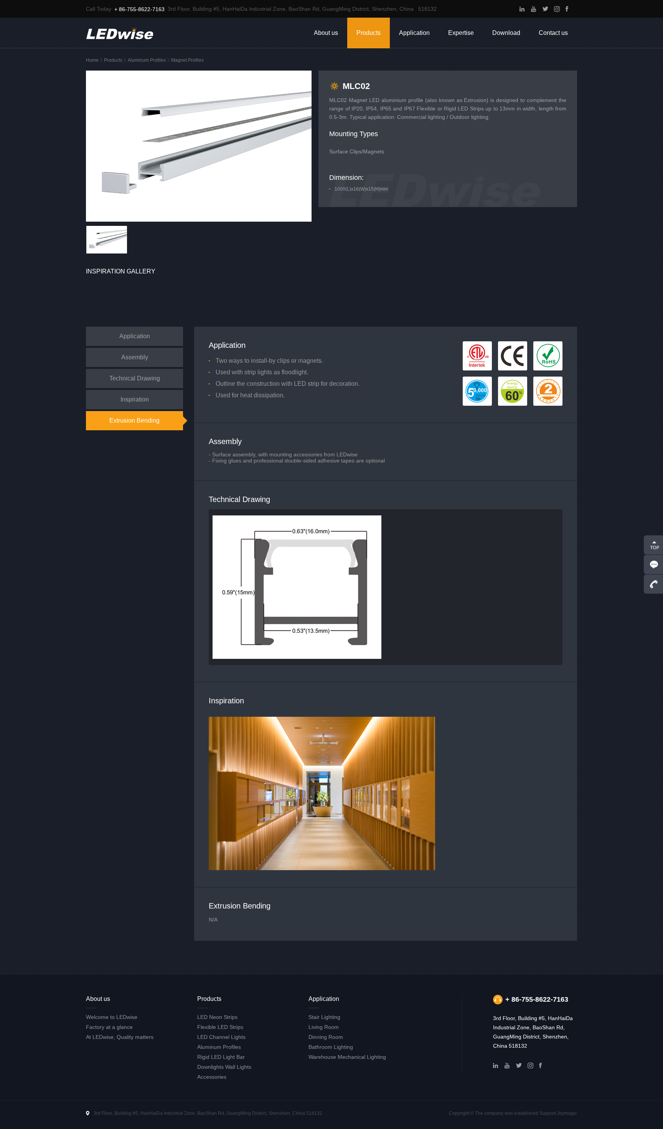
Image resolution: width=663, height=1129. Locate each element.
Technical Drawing (134, 378)
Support (547, 1113)
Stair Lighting (324, 1017)
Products (368, 33)
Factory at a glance (109, 1027)
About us (326, 33)
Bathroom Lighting (330, 1047)
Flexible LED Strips (220, 1027)
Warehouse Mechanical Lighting (347, 1057)
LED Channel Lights (221, 1037)
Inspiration (134, 399)
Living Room (323, 1027)
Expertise (461, 33)
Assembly (134, 357)
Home (92, 60)
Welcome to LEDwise (111, 1017)
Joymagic (567, 1113)
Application (414, 33)
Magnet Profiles (187, 60)
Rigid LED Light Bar (221, 1057)
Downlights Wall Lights (224, 1067)
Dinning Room (325, 1037)
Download (506, 33)
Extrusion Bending (134, 420)
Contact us (553, 33)
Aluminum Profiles (147, 60)
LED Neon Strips (217, 1017)
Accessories (211, 1077)
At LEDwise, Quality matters (119, 1037)
